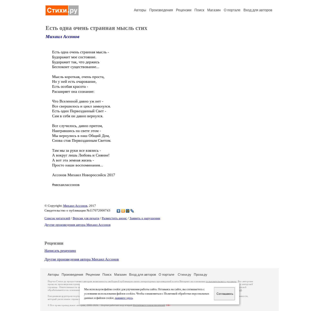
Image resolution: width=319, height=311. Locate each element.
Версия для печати (86, 218)
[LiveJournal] (132, 211)
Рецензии (183, 10)
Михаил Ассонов (62, 36)
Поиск (199, 10)
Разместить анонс (114, 218)
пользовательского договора (221, 281)
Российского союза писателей (149, 305)
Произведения (161, 10)
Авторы (140, 10)
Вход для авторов (257, 10)
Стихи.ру (184, 274)
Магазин (214, 10)
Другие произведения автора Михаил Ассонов (77, 224)
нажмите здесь (124, 298)
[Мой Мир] (127, 211)
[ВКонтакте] (118, 211)
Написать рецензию (60, 251)
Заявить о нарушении (145, 218)
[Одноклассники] (123, 211)
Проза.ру (200, 274)
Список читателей (57, 218)
